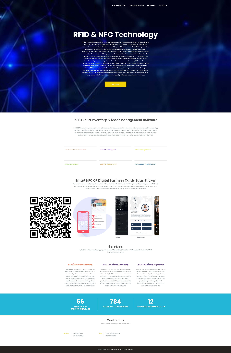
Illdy (103, 349)
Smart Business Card (119, 5)
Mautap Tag (151, 5)
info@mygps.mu (115, 333)
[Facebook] (166, 333)
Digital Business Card (136, 5)
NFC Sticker (163, 5)
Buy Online (115, 84)
